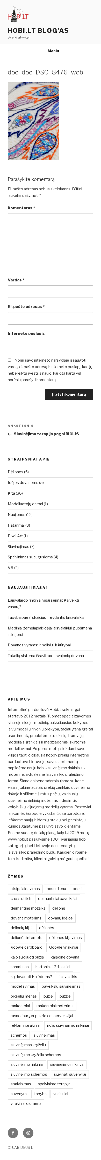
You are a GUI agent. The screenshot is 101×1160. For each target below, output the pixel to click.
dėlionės (46, 927)
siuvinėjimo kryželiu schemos (36, 1054)
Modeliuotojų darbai (25, 504)
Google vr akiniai (63, 947)
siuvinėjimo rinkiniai (27, 1064)
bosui (77, 888)
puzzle (65, 996)
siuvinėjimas (44, 1035)
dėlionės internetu (26, 937)
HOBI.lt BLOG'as (38, 30)
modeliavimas (23, 986)
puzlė (48, 996)
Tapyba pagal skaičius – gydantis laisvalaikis (46, 617)
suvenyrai (19, 1094)
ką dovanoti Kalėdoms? (31, 976)
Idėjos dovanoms (23, 482)
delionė (58, 908)
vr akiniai (60, 1094)
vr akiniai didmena (26, 1103)
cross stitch (21, 898)
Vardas (16, 280)
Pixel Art (15, 536)
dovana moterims (26, 918)
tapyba (40, 1094)
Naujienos (16, 514)
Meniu (53, 51)
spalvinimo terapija (54, 1084)
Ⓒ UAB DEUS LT (21, 1147)
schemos (19, 1035)
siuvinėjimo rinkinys (67, 1064)
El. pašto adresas (26, 306)
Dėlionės (15, 472)
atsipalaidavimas (25, 888)
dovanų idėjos (60, 918)
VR (10, 567)
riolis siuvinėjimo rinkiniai (68, 1025)
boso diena (56, 888)
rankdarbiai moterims (55, 1006)
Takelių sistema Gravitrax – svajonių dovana (46, 655)
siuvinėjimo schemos (29, 1074)
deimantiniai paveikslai (57, 898)
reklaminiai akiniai (25, 1025)
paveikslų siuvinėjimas (61, 986)
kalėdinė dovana (65, 957)
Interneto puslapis (26, 333)
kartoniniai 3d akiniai (52, 966)
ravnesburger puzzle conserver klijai (42, 1015)
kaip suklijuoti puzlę (27, 957)
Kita (11, 493)
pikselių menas (24, 996)
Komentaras (21, 208)
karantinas (20, 966)
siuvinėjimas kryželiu (28, 1045)
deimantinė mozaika (28, 908)
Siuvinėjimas (18, 546)
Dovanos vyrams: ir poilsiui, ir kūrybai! (39, 645)
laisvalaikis (68, 976)
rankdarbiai (20, 1006)
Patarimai (16, 525)
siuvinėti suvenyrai (70, 1074)
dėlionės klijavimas (65, 937)
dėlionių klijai (21, 927)
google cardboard (26, 947)
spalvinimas (21, 1084)
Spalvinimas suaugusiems (30, 557)
